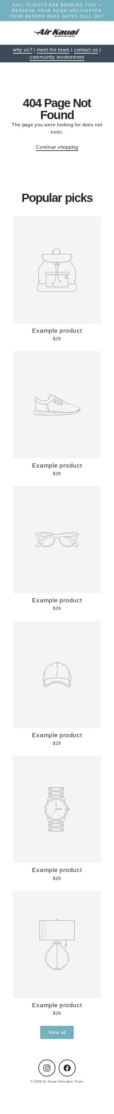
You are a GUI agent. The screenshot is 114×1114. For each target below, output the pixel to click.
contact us (86, 49)
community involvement (57, 57)
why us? (22, 49)
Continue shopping (57, 147)
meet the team (53, 49)
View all (57, 1032)
